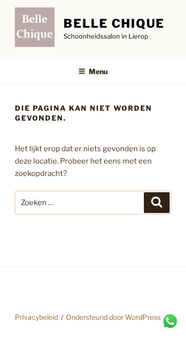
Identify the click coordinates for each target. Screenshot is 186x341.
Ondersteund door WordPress (113, 317)
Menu (98, 71)
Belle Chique (114, 23)
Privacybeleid (36, 317)
